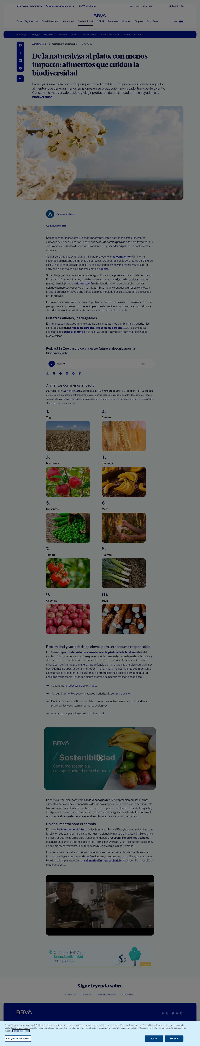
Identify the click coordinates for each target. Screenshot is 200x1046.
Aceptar (154, 1038)
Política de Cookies (21, 1031)
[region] (100, 1033)
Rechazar (174, 1038)
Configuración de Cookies (17, 1038)
